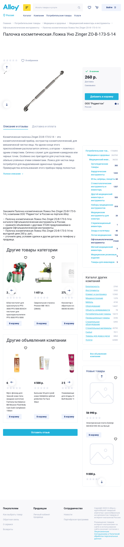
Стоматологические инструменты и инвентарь (104, 186)
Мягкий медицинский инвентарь (104, 248)
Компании (39, 15)
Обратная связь (11, 519)
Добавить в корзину (101, 96)
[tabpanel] (40, 155)
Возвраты (8, 529)
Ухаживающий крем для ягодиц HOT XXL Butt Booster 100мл (71, 396)
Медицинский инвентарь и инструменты (89, 23)
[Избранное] (89, 7)
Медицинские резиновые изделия (104, 256)
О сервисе (8, 524)
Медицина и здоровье (55, 23)
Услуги (77, 15)
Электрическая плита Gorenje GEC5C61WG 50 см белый (100, 424)
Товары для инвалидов (104, 262)
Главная (7, 23)
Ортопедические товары (104, 165)
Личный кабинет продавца (41, 515)
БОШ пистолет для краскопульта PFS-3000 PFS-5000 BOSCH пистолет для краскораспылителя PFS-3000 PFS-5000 (16, 310)
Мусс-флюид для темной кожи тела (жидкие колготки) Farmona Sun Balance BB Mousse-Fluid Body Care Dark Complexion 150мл (16, 402)
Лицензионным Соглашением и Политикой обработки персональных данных (107, 535)
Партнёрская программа (76, 519)
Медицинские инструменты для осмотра (104, 215)
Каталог (27, 15)
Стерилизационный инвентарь (104, 225)
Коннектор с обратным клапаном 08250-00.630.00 (71, 306)
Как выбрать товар (12, 514)
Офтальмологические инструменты (21, 27)
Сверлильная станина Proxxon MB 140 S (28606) (44, 306)
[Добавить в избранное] (25, 257)
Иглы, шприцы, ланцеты (104, 179)
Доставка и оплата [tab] (44, 126)
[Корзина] (97, 7)
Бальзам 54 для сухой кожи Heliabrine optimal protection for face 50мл (44, 397)
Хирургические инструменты (104, 173)
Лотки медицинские (104, 235)
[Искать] (79, 7)
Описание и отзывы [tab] (15, 126)
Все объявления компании (98, 355)
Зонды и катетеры (104, 230)
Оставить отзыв (40, 432)
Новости (68, 514)
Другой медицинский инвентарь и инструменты (104, 197)
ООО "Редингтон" (94, 103)
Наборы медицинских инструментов (104, 206)
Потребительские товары (59, 15)
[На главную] (12, 7)
